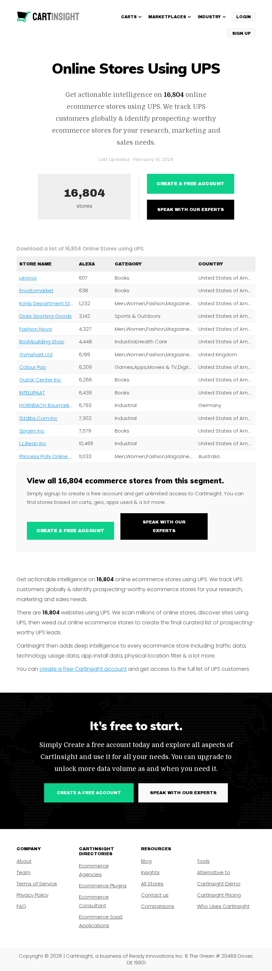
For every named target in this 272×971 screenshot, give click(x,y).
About (24, 861)
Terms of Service (37, 883)
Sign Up (241, 33)
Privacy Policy (32, 894)
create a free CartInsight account (83, 669)
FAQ (21, 906)
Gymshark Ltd (35, 354)
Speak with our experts (190, 209)
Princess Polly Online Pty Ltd (52, 456)
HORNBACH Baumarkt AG (49, 405)
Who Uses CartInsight (223, 906)
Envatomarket (36, 290)
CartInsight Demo (218, 883)
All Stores (152, 883)
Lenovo (28, 277)
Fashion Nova (35, 328)
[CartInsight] (48, 17)
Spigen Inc (31, 430)
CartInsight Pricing (219, 894)
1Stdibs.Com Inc (38, 418)
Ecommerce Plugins (103, 885)
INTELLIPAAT (32, 392)
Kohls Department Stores (50, 303)
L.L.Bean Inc (32, 443)
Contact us (155, 894)
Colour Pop (32, 367)
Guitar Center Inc (40, 379)
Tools (203, 861)
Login (243, 17)
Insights (150, 872)
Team (24, 872)
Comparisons (157, 906)
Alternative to (213, 872)
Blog (146, 861)
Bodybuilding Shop (41, 341)
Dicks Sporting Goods (45, 315)
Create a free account (191, 183)
